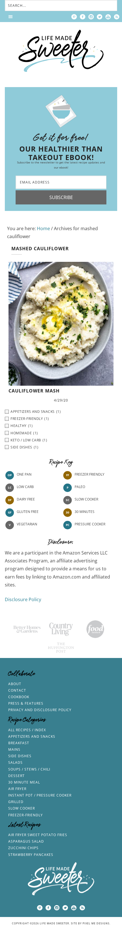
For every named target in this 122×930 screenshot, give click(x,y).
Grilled (16, 801)
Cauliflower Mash (34, 391)
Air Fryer (17, 788)
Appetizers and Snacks (31, 736)
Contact (17, 690)
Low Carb (25, 486)
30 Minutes (84, 511)
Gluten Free (28, 511)
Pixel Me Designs (96, 923)
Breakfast (18, 743)
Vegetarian (27, 524)
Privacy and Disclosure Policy (39, 709)
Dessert (16, 775)
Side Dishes (19, 756)
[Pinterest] (74, 17)
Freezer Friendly (89, 474)
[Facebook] (82, 17)
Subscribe (61, 197)
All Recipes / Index (27, 730)
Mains (14, 749)
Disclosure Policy (23, 599)
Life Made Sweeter (61, 51)
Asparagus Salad (26, 841)
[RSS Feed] (116, 17)
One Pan (24, 474)
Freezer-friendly (25, 815)
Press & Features (25, 703)
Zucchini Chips (23, 847)
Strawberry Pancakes (30, 854)
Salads (15, 762)
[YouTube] (108, 17)
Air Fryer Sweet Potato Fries (37, 834)
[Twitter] (99, 17)
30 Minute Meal (24, 782)
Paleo (80, 486)
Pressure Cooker (90, 524)
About (14, 683)
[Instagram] (91, 17)
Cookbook (18, 696)
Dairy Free (26, 499)
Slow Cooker (86, 499)
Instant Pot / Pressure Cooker (39, 795)
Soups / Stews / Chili (29, 769)
